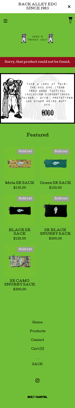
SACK (37, 364)
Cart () (37, 349)
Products (37, 331)
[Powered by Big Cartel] (37, 397)
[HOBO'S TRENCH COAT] (37, 38)
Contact (37, 340)
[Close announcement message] (69, 7)
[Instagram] (37, 380)
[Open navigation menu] (5, 21)
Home (37, 322)
